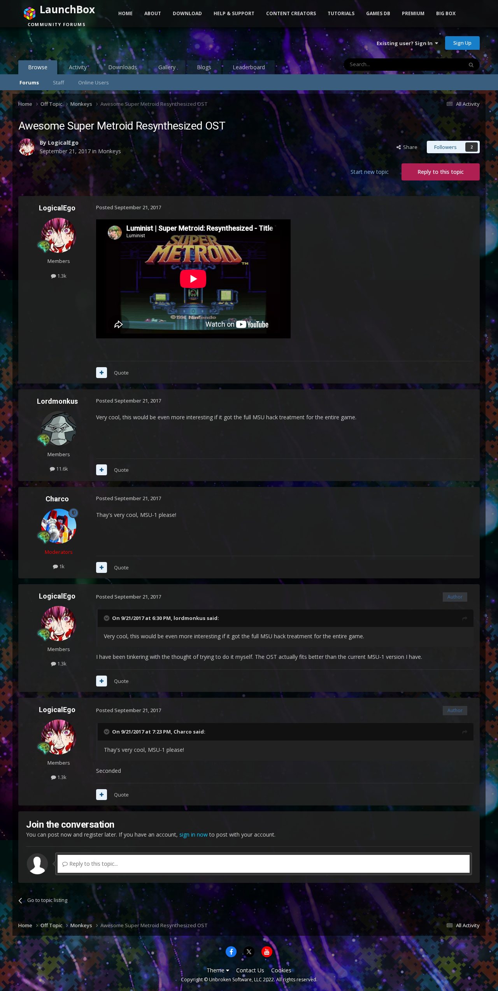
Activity (78, 67)
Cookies (281, 970)
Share (409, 147)
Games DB (378, 13)
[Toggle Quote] (107, 618)
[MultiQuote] (101, 372)
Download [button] (187, 13)
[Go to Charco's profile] (58, 526)
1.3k (61, 275)
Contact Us (250, 970)
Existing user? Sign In (406, 43)
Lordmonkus (57, 401)
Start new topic (370, 171)
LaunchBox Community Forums (80, 43)
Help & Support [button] (234, 13)
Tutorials (341, 13)
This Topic (441, 64)
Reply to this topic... (93, 863)
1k (61, 566)
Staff (58, 82)
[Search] (471, 64)
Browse (37, 67)
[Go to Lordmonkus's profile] (58, 428)
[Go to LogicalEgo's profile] (26, 147)
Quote (121, 372)
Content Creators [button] (291, 13)
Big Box (446, 13)
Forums (29, 82)
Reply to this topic (440, 171)
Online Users (93, 82)
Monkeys (109, 151)
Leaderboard (249, 67)
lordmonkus (189, 618)
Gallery (166, 67)
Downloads (122, 67)
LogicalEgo (63, 142)
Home (125, 13)
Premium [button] (413, 13)
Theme (216, 970)
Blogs (204, 67)
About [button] (152, 13)
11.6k (61, 468)
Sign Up (462, 42)
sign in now (193, 834)
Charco (57, 499)
